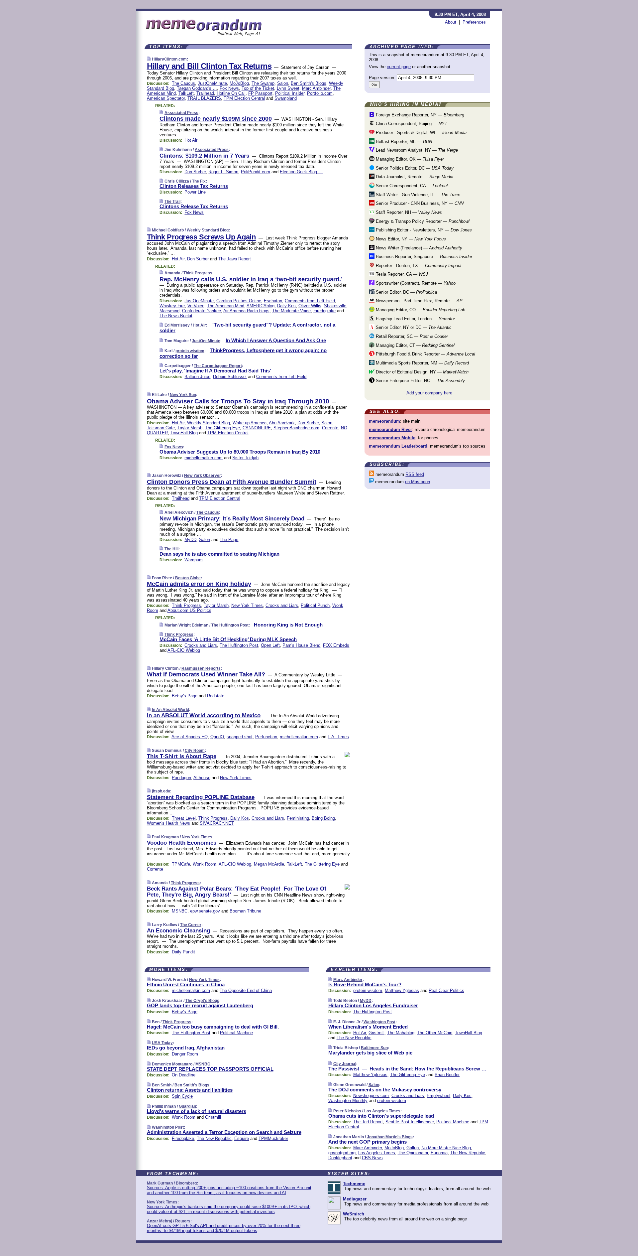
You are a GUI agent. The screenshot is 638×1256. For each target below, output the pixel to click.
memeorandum (384, 421)
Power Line (195, 192)
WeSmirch (353, 1213)
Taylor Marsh (189, 427)
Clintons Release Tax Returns (194, 206)
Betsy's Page (184, 695)
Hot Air (190, 140)
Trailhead (205, 93)
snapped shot (240, 736)
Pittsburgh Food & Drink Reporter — (424, 353)
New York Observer (202, 476)
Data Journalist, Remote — (413, 176)
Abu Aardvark (282, 422)
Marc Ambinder (316, 88)
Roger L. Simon (223, 171)
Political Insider (289, 93)
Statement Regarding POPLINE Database (201, 797)
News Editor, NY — (410, 238)
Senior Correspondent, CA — (411, 185)
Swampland (285, 98)
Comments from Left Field (310, 300)
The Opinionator (413, 1152)
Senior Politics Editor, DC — (414, 168)
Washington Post (168, 1127)
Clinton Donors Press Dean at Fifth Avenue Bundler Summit (231, 482)
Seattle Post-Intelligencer (409, 1121)
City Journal (344, 1064)
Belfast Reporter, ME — (403, 141)
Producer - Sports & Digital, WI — (420, 132)
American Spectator (166, 98)
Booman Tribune (245, 910)
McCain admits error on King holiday (199, 584)
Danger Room (185, 1053)
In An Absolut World (170, 710)
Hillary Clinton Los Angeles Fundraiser (373, 1005)
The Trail (172, 202)
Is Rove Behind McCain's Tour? (364, 984)
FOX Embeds (336, 645)
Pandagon (181, 777)
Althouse (201, 777)
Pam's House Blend (301, 645)
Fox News (229, 88)
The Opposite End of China (246, 990)
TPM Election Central (244, 98)
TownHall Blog (184, 432)
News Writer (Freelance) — (418, 247)
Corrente (330, 427)
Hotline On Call (231, 93)
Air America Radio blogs (246, 310)
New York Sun (183, 395)
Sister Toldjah (245, 457)
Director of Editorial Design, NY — (421, 371)
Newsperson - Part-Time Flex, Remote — (418, 300)
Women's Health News (168, 823)
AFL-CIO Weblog (183, 650)
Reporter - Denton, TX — (418, 265)
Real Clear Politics (446, 990)
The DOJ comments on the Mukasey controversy (384, 1089)
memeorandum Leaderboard (398, 446)
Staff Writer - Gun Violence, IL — (417, 194)
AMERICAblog (260, 305)
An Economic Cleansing (178, 930)
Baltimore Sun (374, 1048)
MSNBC (179, 910)
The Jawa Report (234, 258)
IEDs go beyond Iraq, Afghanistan (186, 1047)
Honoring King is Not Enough (288, 625)
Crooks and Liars (282, 605)
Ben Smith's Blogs (308, 83)
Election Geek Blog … (301, 171)
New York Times (247, 605)
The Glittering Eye (222, 427)
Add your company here (429, 392)
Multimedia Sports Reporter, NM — (421, 362)
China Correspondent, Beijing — (410, 123)
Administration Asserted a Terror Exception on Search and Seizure (224, 1132)
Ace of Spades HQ (189, 736)
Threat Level (184, 818)
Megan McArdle (269, 864)
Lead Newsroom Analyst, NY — (416, 150)
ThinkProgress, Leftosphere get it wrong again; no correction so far (243, 353)
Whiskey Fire (172, 305)
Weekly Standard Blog (208, 230)
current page (399, 66)
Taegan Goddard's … (197, 88)
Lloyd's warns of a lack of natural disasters (196, 1111)
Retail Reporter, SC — (411, 336)
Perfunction (266, 736)
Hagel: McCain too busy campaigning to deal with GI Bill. (213, 1027)
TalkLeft (186, 93)
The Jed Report (368, 1121)
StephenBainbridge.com (296, 427)
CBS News (372, 1157)
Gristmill (213, 1117)
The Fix (199, 181)
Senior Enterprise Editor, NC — (419, 380)
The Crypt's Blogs (202, 1001)
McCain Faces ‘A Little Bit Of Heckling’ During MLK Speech (228, 639)
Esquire (241, 1138)
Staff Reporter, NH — (408, 212)
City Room (195, 751)
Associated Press (181, 113)
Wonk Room (204, 864)
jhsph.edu (161, 791)
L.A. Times (338, 736)
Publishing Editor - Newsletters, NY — (423, 229)
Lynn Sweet (288, 88)
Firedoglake (324, 310)
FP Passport (260, 93)
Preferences (474, 22)
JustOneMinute (212, 83)
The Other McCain (434, 1032)
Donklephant (340, 1157)
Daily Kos (286, 305)
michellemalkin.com (203, 457)
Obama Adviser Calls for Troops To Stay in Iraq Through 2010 (238, 401)
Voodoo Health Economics (181, 843)
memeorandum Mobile (392, 437)
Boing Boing (323, 818)
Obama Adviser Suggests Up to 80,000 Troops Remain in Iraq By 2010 (240, 452)
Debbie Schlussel (230, 376)
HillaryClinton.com (169, 59)
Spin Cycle (182, 1096)
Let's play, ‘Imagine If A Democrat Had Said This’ (215, 370)
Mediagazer (355, 1198)
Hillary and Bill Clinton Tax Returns (209, 66)
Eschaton (273, 300)
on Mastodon (417, 481)
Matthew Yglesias (402, 990)
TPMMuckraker (273, 1138)
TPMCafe (181, 864)
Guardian (187, 1106)
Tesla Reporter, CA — (401, 274)
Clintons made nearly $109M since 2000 (216, 118)
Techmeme (354, 1183)
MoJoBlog (239, 83)
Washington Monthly (348, 1100)
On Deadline (183, 1074)
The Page (229, 539)
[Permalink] (149, 59)
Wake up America (249, 422)
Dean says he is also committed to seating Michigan (219, 554)
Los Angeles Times (382, 1111)
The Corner (190, 925)
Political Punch (315, 605)
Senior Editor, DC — (405, 292)
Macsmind (169, 310)
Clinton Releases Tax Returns (194, 186)
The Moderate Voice (291, 310)
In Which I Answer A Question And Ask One (276, 340)
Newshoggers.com (371, 1095)
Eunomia (439, 1152)
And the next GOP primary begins (367, 1142)
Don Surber (195, 171)
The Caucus (183, 83)
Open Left (270, 645)
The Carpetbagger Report (218, 366)
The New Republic (214, 1138)
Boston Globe (188, 578)
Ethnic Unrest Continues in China (186, 984)
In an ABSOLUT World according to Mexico (204, 715)
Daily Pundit (183, 951)
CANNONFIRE (257, 427)
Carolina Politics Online (238, 300)
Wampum (193, 559)
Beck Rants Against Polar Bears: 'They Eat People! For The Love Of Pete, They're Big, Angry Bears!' (236, 892)
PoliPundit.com (255, 171)
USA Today (162, 1043)
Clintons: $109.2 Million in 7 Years (204, 156)
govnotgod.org (342, 1152)
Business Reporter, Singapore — (423, 256)
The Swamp (263, 83)
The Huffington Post (230, 625)
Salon (282, 83)
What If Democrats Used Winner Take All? (206, 674)
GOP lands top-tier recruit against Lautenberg (200, 1005)
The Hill (171, 549)
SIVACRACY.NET (217, 823)
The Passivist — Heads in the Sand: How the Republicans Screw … (407, 1068)
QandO (217, 736)
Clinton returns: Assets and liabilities (190, 1090)
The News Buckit (176, 315)
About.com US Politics (189, 610)
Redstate (215, 695)
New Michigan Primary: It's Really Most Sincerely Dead (232, 518)
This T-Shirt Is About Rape (181, 756)
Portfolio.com (320, 93)
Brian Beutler (447, 1074)
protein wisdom (189, 351)
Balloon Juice (197, 376)
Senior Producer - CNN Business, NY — (419, 203)
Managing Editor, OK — (409, 159)
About (450, 22)
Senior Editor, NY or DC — (413, 327)
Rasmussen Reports (201, 668)
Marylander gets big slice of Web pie (370, 1052)
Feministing (298, 818)
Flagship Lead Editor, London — (414, 318)
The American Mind (225, 305)
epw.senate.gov (205, 910)
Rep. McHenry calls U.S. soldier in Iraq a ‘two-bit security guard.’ (251, 279)
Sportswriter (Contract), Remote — (415, 283)
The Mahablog (400, 1032)
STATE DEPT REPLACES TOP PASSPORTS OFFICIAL (210, 1069)
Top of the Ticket (258, 88)
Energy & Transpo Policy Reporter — (422, 221)
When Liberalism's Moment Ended (368, 1027)
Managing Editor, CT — (414, 345)
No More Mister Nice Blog (446, 1147)
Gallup (412, 1147)
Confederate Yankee (201, 310)
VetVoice (195, 305)
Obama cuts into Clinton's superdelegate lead (381, 1116)
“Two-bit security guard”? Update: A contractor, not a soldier (247, 327)
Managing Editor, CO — (419, 309)
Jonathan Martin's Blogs (390, 1137)
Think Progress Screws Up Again (201, 237)
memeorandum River (390, 429)
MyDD (190, 539)
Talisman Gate (161, 427)
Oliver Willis (309, 305)
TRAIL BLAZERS (204, 98)
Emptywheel (438, 1095)
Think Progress (197, 273)
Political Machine (236, 1032)
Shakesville (335, 305)
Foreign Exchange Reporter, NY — (419, 114)
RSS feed (414, 474)
